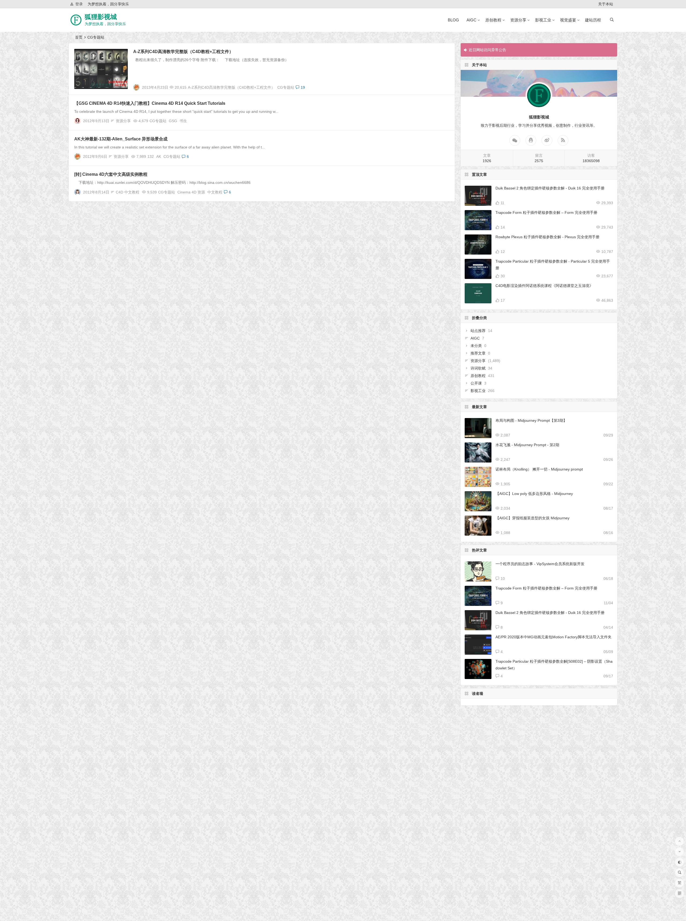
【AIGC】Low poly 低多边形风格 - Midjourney (534, 493)
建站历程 (593, 20)
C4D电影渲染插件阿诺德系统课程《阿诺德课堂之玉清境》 (544, 286)
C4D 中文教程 (127, 192)
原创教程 (493, 20)
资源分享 (518, 20)
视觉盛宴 (568, 20)
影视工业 (543, 20)
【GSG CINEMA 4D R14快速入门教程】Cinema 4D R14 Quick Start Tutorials (149, 103)
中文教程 (214, 192)
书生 (183, 121)
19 (303, 87)
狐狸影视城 (101, 16)
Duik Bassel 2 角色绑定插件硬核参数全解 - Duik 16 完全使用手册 (550, 188)
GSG (173, 121)
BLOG (453, 20)
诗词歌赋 (478, 368)
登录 (79, 4)
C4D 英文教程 (88, 52)
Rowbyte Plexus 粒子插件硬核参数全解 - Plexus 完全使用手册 (547, 237)
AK (158, 156)
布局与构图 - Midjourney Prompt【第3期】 (531, 420)
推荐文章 (478, 353)
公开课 (476, 383)
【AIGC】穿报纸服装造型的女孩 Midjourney (532, 518)
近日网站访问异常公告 (487, 50)
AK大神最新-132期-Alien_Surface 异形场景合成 (120, 139)
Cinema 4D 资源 (191, 192)
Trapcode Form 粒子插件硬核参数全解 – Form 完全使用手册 (546, 212)
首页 (79, 37)
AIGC (471, 20)
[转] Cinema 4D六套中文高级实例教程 (110, 174)
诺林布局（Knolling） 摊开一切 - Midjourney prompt (539, 469)
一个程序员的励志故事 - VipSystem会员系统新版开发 (539, 564)
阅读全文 (444, 85)
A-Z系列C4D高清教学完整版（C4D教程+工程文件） (183, 51)
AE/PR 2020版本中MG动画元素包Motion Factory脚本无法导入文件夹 (553, 637)
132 (150, 156)
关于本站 (605, 4)
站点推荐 (478, 331)
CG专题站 (285, 87)
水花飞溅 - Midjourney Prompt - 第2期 (527, 445)
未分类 (476, 346)
